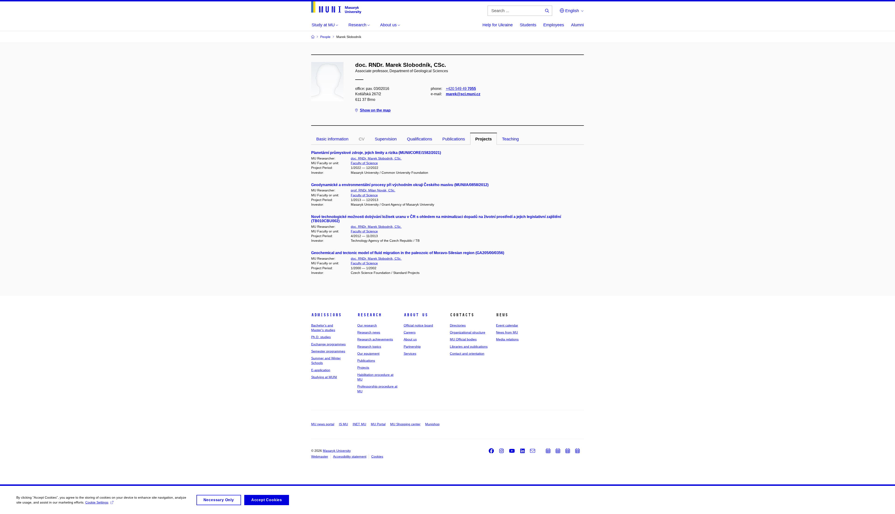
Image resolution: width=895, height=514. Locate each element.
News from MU (507, 332)
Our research (367, 325)
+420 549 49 (461, 89)
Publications (453, 139)
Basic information (332, 139)
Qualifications (419, 139)
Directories (458, 325)
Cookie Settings (96, 502)
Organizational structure (467, 332)
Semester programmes (328, 351)
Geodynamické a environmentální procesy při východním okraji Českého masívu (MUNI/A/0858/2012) (400, 185)
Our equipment (368, 353)
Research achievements (375, 339)
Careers (410, 332)
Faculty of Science (364, 163)
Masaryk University (337, 451)
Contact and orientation (467, 353)
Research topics (369, 346)
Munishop (432, 424)
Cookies (377, 456)
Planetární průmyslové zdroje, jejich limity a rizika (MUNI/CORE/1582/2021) (376, 153)
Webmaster (319, 456)
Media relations (507, 339)
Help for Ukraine (497, 25)
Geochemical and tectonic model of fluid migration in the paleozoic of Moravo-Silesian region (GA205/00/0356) (407, 253)
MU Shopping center (405, 424)
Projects (483, 139)
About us (416, 314)
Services (410, 353)
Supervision (386, 139)
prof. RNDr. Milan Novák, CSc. (373, 190)
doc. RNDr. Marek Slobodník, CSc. (376, 158)
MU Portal (378, 424)
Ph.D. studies (321, 337)
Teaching (510, 139)
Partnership (412, 346)
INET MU (359, 424)
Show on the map (375, 110)
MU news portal (322, 424)
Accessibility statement (349, 456)
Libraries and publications (469, 346)
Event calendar (507, 325)
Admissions (326, 314)
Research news (368, 332)
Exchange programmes (328, 344)
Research (369, 314)
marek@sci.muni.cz (463, 94)
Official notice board (418, 325)
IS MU (343, 424)
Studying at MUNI (324, 377)
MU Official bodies (463, 339)
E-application (320, 370)
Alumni (577, 25)
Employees (553, 25)
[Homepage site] (336, 7)
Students (528, 25)
